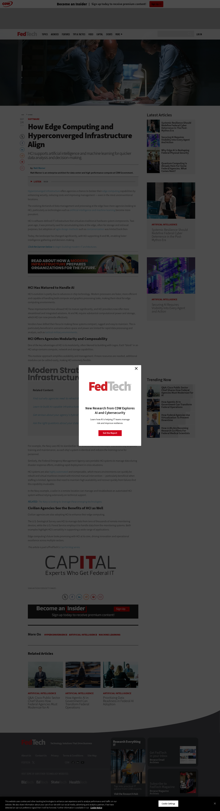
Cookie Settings (168, 803)
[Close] (214, 803)
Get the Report (110, 433)
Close (136, 368)
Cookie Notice (96, 807)
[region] (110, 804)
